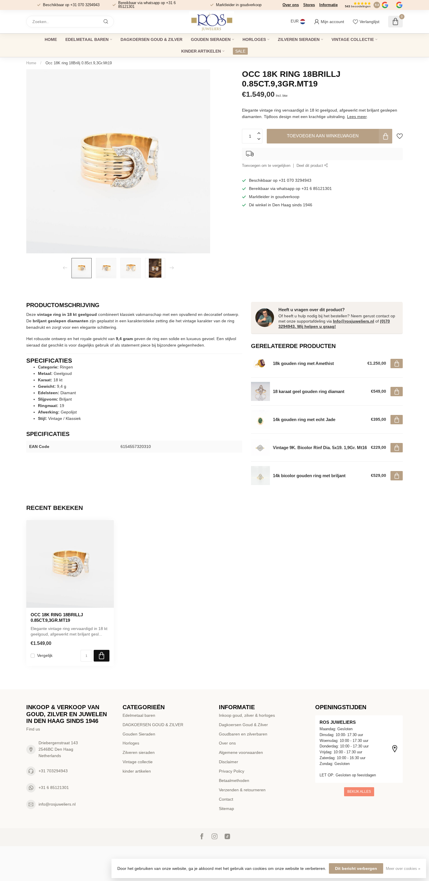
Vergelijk (45, 655)
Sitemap (226, 808)
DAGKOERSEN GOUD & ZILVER (151, 39)
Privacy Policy (231, 771)
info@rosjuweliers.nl (57, 804)
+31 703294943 (53, 771)
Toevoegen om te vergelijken (266, 166)
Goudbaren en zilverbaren (243, 734)
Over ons (290, 5)
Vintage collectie (353, 39)
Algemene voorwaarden (241, 752)
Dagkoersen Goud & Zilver (243, 724)
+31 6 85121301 (54, 787)
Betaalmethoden (234, 780)
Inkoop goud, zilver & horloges (247, 715)
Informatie (328, 5)
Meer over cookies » (403, 869)
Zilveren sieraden (299, 39)
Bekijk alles (359, 792)
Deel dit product (310, 166)
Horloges (254, 39)
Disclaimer (228, 761)
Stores (309, 5)
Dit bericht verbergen (356, 868)
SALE (240, 51)
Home (51, 39)
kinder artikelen (201, 51)
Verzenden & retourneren (242, 789)
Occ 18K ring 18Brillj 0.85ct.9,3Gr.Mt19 (79, 63)
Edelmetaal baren (87, 39)
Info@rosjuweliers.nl (353, 321)
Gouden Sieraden (211, 39)
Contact (226, 799)
